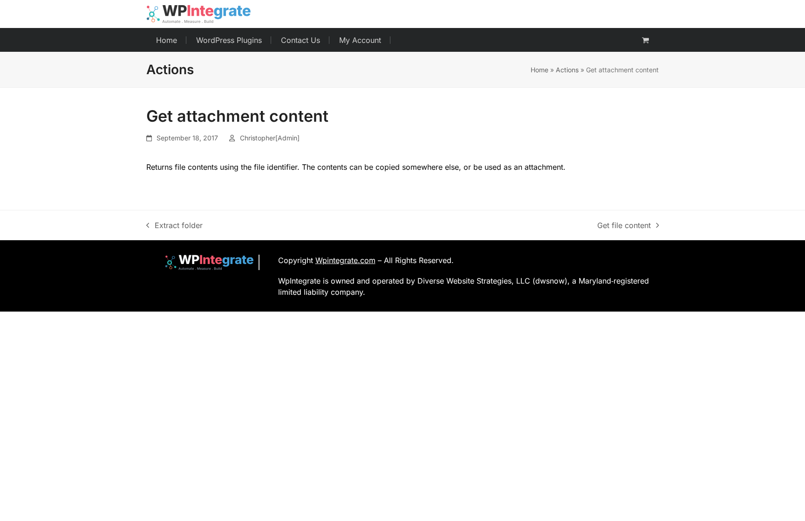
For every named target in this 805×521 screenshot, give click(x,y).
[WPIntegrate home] (205, 262)
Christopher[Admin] (270, 138)
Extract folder (174, 226)
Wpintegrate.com (345, 260)
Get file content (624, 226)
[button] (645, 40)
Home (539, 70)
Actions (567, 70)
